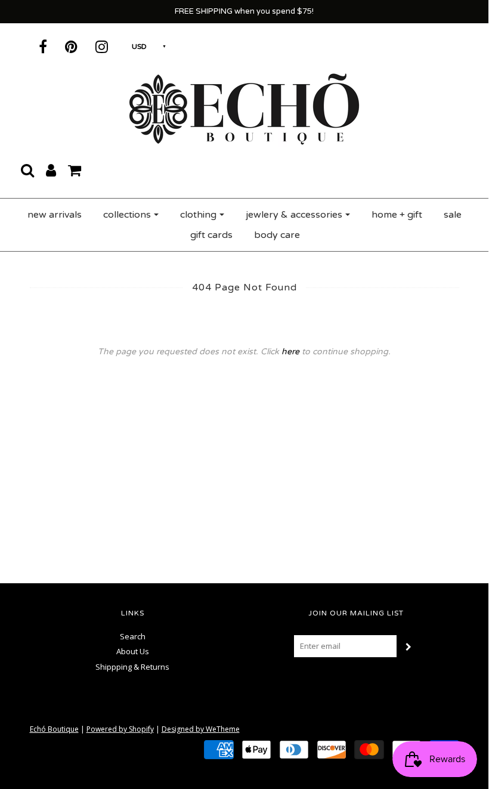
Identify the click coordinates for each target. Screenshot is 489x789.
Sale (453, 215)
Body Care (277, 235)
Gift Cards (211, 235)
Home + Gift (397, 215)
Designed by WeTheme (201, 729)
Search (133, 636)
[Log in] (51, 170)
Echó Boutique (54, 729)
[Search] (27, 170)
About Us (132, 651)
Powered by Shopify (120, 729)
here (290, 351)
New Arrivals (54, 215)
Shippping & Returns (132, 666)
